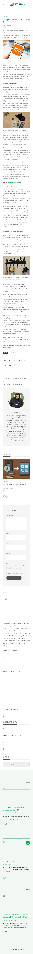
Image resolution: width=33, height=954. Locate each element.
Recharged (5, 813)
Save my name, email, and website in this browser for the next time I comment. (15, 567)
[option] (16, 475)
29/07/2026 (10, 864)
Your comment (10, 515)
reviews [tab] (27, 836)
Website (8, 553)
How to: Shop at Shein (14, 182)
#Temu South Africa (9, 355)
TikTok (5, 646)
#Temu (12, 352)
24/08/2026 (10, 813)
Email (7, 543)
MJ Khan (5, 25)
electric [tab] (28, 782)
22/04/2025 (11, 488)
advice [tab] (28, 889)
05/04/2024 (9, 25)
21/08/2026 (10, 920)
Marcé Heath (5, 488)
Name (7, 533)
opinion (5, 16)
